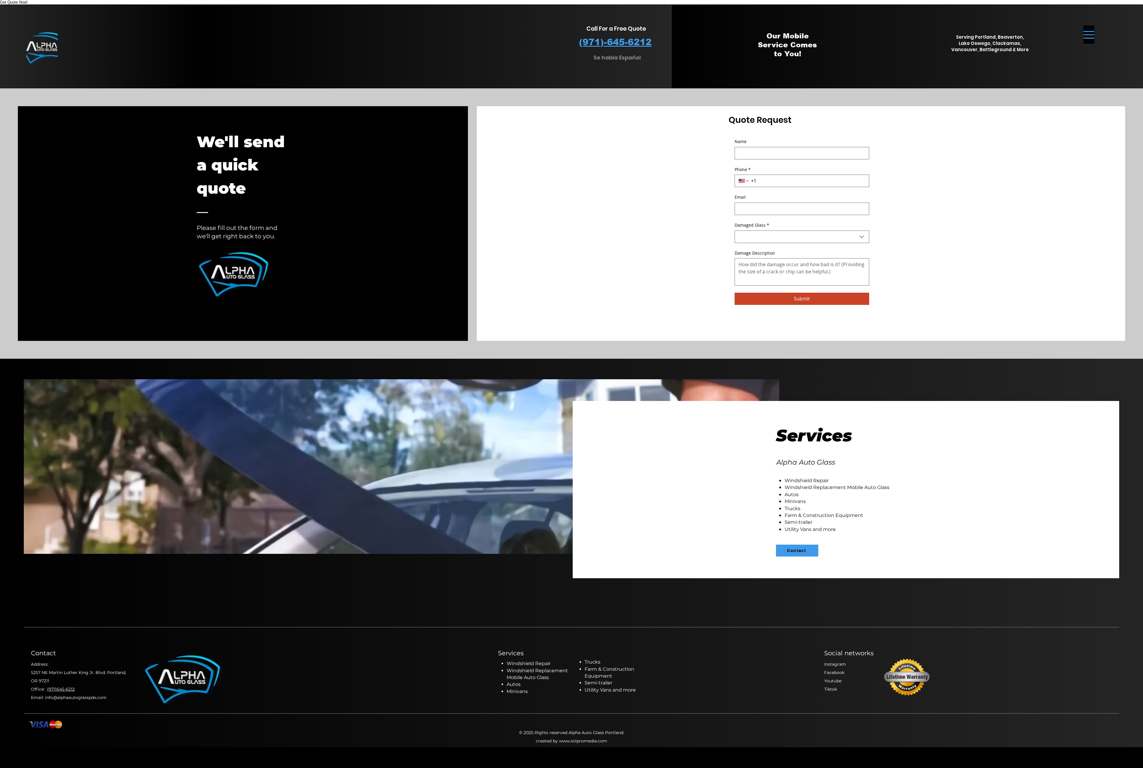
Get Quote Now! (14, 2)
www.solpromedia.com (583, 741)
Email (740, 197)
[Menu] (1088, 35)
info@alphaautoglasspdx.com (76, 697)
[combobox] (802, 237)
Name (741, 141)
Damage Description (755, 253)
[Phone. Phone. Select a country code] (744, 180)
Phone (743, 169)
